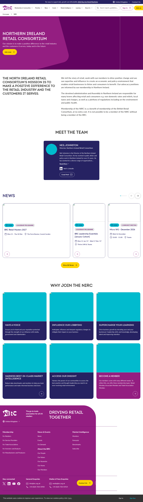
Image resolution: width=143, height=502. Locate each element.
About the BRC (44, 449)
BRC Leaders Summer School (117, 436)
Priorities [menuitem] (37, 8)
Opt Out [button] (132, 498)
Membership (8, 432)
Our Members (42, 470)
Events (40, 440)
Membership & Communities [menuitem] (23, 8)
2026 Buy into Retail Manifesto (88, 2)
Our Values (41, 457)
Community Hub (113, 453)
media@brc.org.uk (59, 483)
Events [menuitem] (54, 8)
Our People (41, 453)
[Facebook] (18, 483)
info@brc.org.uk (34, 483)
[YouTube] (13, 483)
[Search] (98, 8)
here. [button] (70, 498)
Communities (113, 449)
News (40, 436)
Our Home (41, 466)
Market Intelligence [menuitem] (66, 8)
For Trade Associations (10, 445)
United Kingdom (121, 2)
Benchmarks (76, 445)
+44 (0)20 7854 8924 (60, 487)
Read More (63, 164)
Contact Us (136, 2)
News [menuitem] (46, 8)
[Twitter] (4, 483)
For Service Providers (10, 440)
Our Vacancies (42, 461)
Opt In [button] (121, 498)
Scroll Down (71, 68)
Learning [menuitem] (78, 8)
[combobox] (109, 8)
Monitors (75, 436)
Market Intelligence (80, 432)
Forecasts (75, 440)
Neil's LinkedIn (69, 168)
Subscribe (75, 449)
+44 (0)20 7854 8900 (37, 487)
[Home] (7, 8)
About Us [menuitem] (87, 8)
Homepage (6, 14)
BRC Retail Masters (114, 440)
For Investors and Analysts (12, 449)
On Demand (42, 445)
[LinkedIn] (9, 483)
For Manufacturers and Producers (14, 453)
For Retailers (7, 436)
